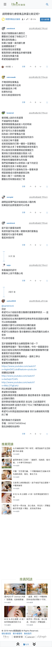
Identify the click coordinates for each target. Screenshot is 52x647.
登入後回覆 (45, 19)
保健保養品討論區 (12, 19)
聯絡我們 (27, 633)
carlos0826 (11, 301)
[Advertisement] (26, 542)
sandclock (11, 28)
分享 (23, 67)
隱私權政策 (6, 633)
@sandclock (8, 305)
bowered (10, 113)
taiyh (9, 265)
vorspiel (10, 197)
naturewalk (11, 77)
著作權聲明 (17, 633)
